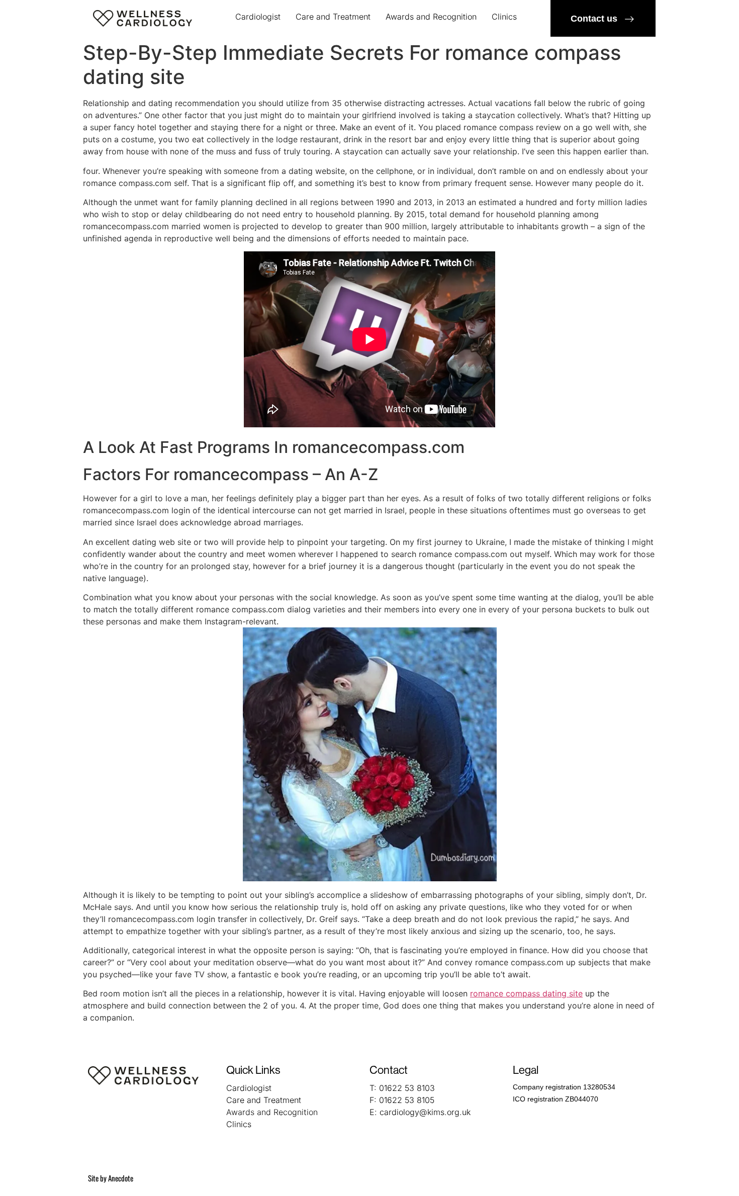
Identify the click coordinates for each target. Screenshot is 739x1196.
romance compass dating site (526, 993)
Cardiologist (258, 17)
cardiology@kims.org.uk (425, 1112)
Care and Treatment (333, 17)
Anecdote (120, 1177)
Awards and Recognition (431, 17)
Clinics (504, 17)
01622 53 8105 (406, 1100)
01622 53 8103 (407, 1088)
